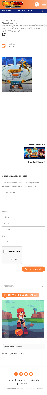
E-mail (5, 223)
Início (10, 380)
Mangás (21, 380)
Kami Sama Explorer (13, 346)
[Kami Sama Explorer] (12, 4)
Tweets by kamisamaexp (13, 353)
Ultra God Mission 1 (10, 20)
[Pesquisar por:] (23, 286)
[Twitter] (21, 374)
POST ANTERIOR (36, 144)
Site (3, 236)
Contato (23, 383)
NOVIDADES (7, 10)
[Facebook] (16, 374)
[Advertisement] (23, 118)
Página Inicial (7, 23)
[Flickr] (31, 374)
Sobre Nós (34, 380)
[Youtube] (26, 374)
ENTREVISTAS (24, 10)
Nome (4, 211)
